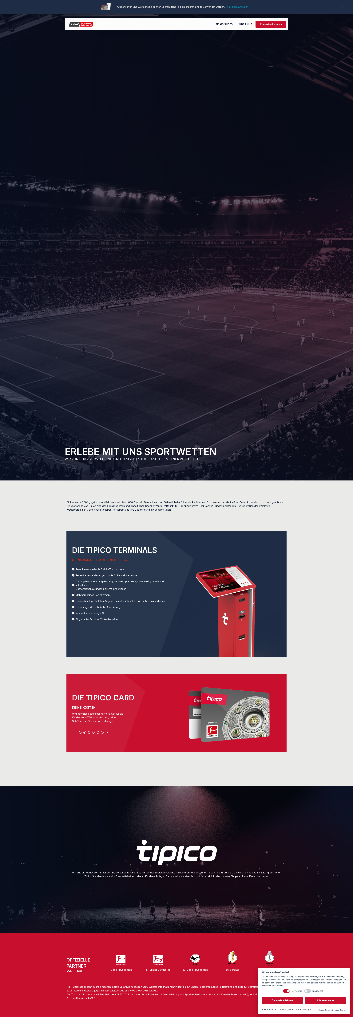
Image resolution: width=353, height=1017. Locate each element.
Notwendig (296, 991)
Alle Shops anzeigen (237, 7)
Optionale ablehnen (282, 1000)
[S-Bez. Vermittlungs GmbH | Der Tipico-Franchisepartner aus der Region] (81, 24)
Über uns (245, 24)
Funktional (317, 991)
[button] (75, 732)
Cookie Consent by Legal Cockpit (332, 1010)
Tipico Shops (224, 24)
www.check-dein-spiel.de (143, 990)
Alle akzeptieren (326, 1000)
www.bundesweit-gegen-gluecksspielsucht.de (99, 990)
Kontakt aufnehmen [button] (271, 24)
